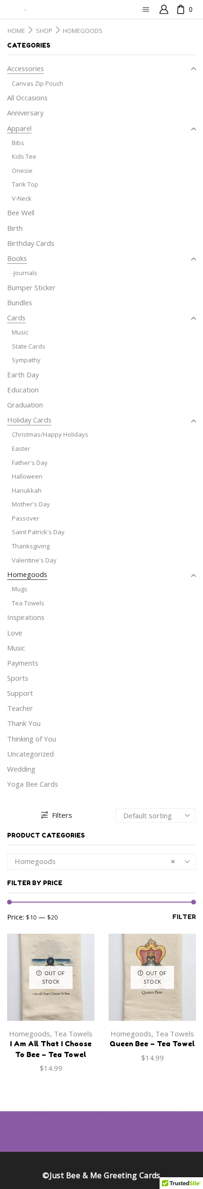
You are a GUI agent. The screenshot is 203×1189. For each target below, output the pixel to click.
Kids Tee (24, 156)
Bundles (19, 302)
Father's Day (30, 462)
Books (17, 258)
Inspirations (25, 617)
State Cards (28, 346)
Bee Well (20, 212)
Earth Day (23, 374)
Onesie (22, 170)
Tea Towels (73, 1033)
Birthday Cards (30, 243)
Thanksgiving (31, 546)
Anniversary (25, 112)
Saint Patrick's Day (38, 532)
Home (16, 31)
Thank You (24, 723)
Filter (184, 916)
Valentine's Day (34, 560)
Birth (15, 228)
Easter (21, 448)
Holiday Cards (29, 419)
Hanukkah (27, 490)
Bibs (18, 142)
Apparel (19, 128)
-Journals (24, 273)
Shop (44, 31)
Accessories (25, 68)
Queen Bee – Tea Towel (152, 1044)
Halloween (27, 476)
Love (14, 632)
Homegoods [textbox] (95, 861)
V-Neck (22, 198)
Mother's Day (31, 504)
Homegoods (29, 1033)
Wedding (21, 769)
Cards (16, 317)
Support (20, 693)
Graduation (25, 404)
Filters (62, 815)
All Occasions (27, 97)
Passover (25, 518)
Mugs (19, 589)
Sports (17, 678)
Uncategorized (30, 753)
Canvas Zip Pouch (37, 83)
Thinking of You (31, 738)
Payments (22, 663)
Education (23, 389)
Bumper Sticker (31, 287)
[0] (177, 10)
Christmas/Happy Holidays (50, 434)
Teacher (20, 708)
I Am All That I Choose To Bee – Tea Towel (51, 1049)
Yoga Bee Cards (32, 784)
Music (20, 332)
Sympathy (26, 360)
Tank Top (25, 184)
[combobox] (101, 862)
